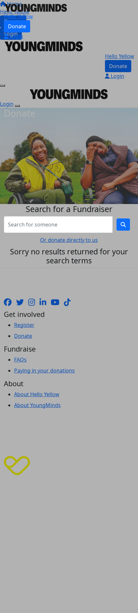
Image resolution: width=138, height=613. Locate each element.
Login (15, 36)
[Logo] (36, 7)
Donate (17, 26)
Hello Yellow (18, 16)
